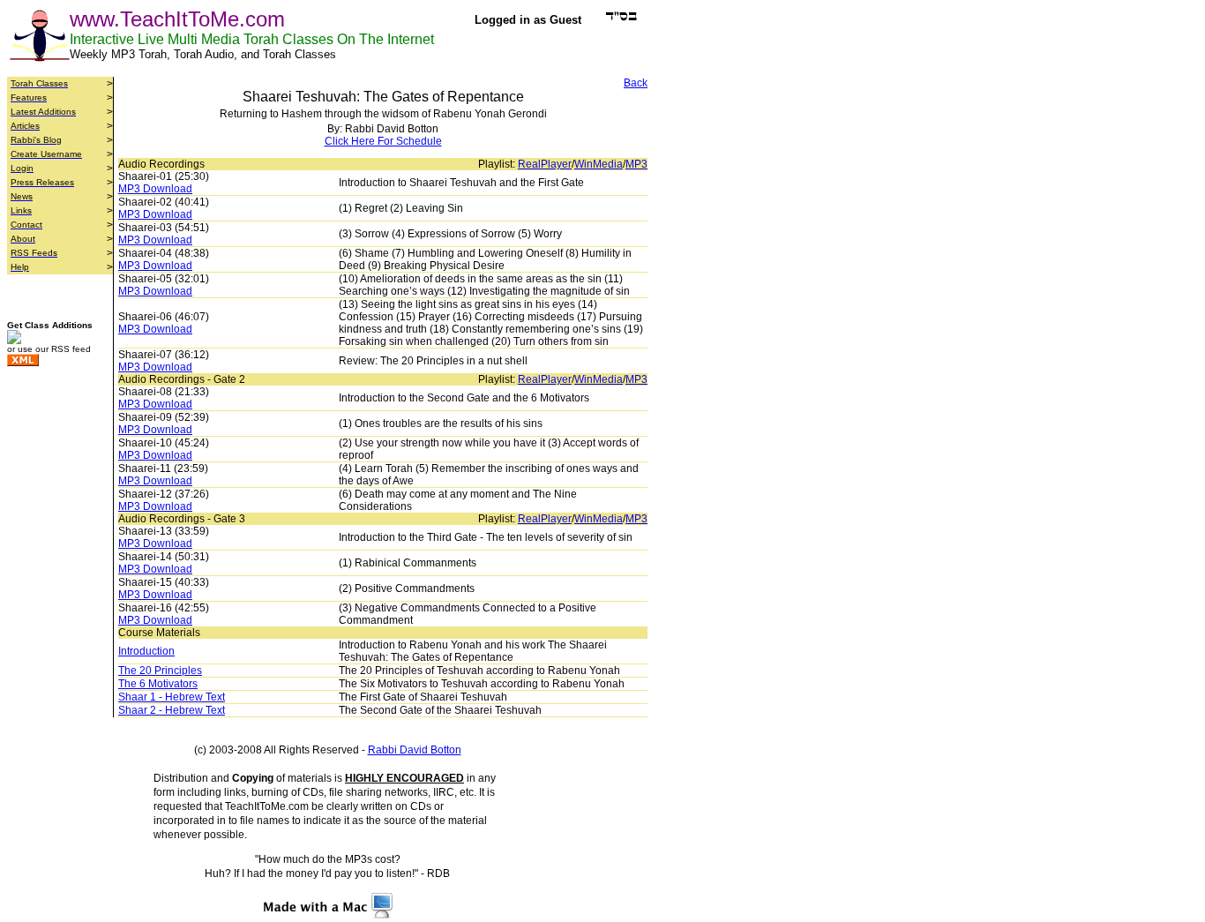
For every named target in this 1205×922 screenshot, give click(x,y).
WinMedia (598, 164)
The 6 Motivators (158, 684)
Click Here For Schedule (383, 141)
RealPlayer (545, 164)
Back (635, 83)
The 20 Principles (160, 670)
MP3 (636, 164)
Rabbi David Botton (414, 750)
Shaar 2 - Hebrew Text (171, 710)
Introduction (146, 651)
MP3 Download (155, 189)
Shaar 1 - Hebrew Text (171, 697)
